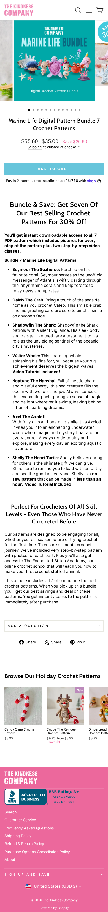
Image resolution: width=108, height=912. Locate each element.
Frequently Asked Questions (29, 828)
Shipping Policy (17, 836)
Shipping (35, 147)
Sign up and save (27, 874)
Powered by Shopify (54, 908)
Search (10, 812)
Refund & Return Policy (24, 843)
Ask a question (28, 626)
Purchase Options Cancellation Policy (37, 852)
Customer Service (20, 820)
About (9, 859)
